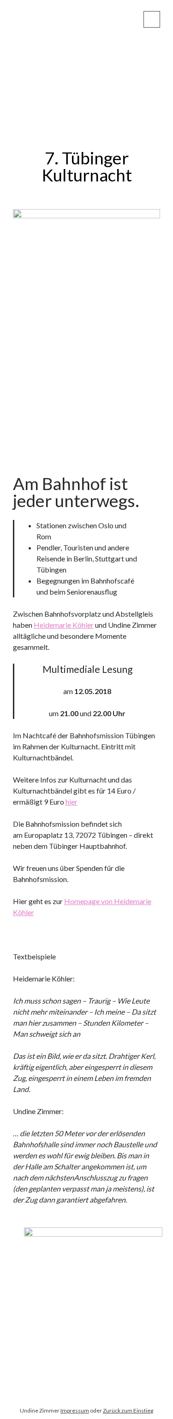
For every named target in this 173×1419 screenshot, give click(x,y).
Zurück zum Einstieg (128, 1410)
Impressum (74, 1410)
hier (72, 801)
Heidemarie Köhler (64, 624)
